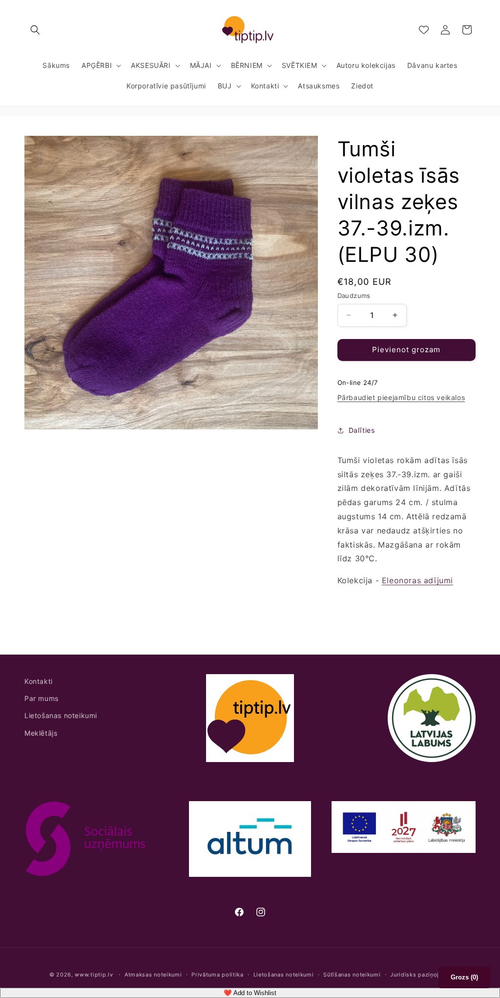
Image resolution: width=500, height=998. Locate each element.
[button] (35, 30)
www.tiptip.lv (94, 974)
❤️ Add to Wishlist (250, 993)
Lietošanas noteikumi (60, 715)
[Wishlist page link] (424, 30)
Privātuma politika (217, 974)
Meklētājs (40, 733)
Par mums (41, 698)
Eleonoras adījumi (417, 580)
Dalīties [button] (362, 430)
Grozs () (464, 977)
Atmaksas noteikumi (153, 974)
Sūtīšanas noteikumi (351, 974)
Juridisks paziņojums (420, 974)
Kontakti (38, 681)
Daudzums (354, 295)
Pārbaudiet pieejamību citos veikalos (401, 397)
